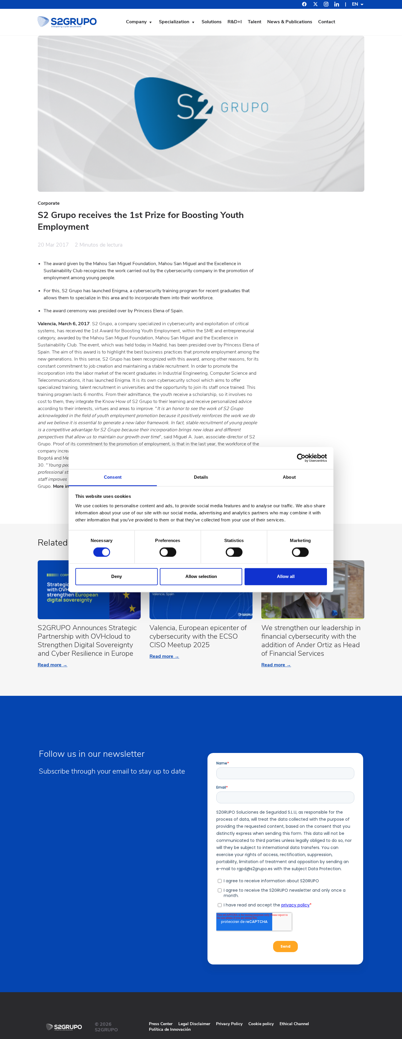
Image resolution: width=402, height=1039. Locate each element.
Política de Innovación (170, 1029)
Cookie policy (261, 1024)
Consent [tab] (113, 477)
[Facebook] (304, 5)
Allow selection (201, 576)
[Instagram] (326, 5)
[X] (315, 5)
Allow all (286, 576)
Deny (116, 576)
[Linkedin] (336, 5)
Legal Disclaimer (194, 1024)
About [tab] (289, 477)
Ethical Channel (294, 1024)
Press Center (160, 1024)
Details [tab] (201, 477)
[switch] (168, 552)
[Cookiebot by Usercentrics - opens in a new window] (301, 457)
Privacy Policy (229, 1024)
